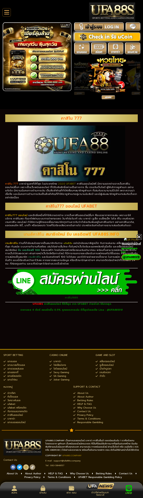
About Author (33, 473)
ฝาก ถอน (71, 493)
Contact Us (125, 473)
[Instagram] (26, 467)
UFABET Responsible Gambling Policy (100, 477)
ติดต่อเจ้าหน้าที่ (131, 244)
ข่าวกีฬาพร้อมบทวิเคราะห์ (100, 494)
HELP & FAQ (55, 473)
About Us (12, 473)
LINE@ (128, 493)
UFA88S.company (72, 455)
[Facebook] (13, 467)
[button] (139, 237)
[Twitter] (19, 467)
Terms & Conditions (59, 477)
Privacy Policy (32, 477)
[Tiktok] (32, 467)
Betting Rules (104, 473)
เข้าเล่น (42, 493)
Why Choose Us (79, 473)
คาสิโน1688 (71, 297)
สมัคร (14, 493)
